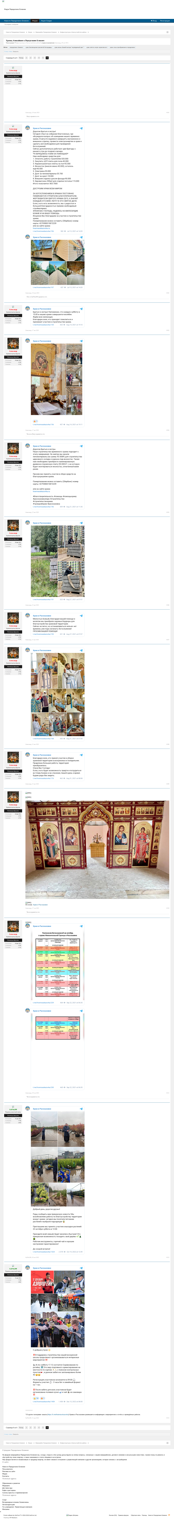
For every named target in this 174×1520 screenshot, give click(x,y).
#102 (167, 293)
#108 (167, 744)
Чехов (29, 434)
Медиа (4, 1474)
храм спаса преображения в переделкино (122, 47)
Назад (21, 58)
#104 (167, 430)
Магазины (5, 1509)
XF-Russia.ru (13, 1517)
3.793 (19, 81)
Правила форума (123, 1515)
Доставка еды (7, 1488)
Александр (58, 43)
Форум (35, 21)
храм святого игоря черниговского (96, 47)
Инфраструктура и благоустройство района (27, 43)
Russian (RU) (113, 1515)
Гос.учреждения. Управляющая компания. (17, 1507)
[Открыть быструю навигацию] (167, 32)
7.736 (19, 1120)
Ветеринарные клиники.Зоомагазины (15, 1502)
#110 (167, 908)
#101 (167, 112)
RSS (169, 1515)
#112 (167, 1257)
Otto (28, 297)
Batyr (28, 116)
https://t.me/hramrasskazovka (58, 1414)
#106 (167, 605)
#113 (167, 1418)
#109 (167, 784)
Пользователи (7, 1469)
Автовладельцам (8, 1504)
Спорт (4, 1500)
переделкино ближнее (16, 47)
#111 (167, 1093)
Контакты (5, 1476)
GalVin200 (34, 297)
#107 (167, 639)
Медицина (6, 1486)
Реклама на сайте (8, 1471)
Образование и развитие (11, 1483)
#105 (167, 512)
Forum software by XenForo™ (20, 1515)
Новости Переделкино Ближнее (16, 21)
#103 (167, 330)
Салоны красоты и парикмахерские (15, 1493)
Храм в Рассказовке (40, 905)
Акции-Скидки (46, 21)
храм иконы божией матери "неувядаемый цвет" (69, 47)
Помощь (144, 1515)
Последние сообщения (11, 24)
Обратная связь (136, 1515)
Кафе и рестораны (9, 1490)
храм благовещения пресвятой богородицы (39, 47)
